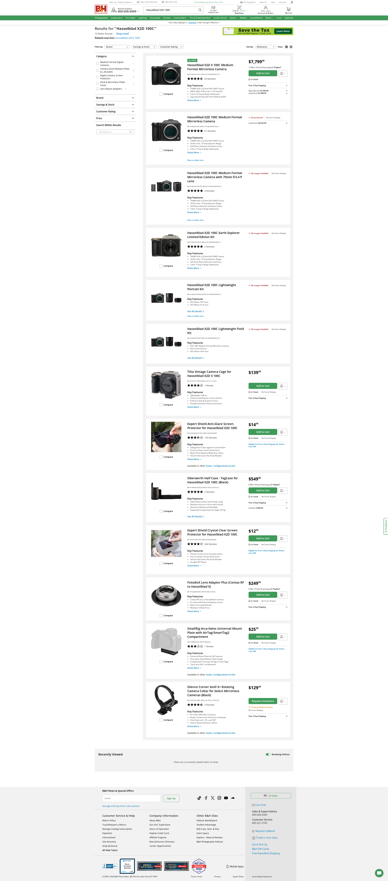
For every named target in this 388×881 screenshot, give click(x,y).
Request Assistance (263, 701)
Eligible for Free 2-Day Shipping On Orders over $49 (267, 445)
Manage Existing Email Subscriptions (121, 806)
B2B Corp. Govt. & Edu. (208, 828)
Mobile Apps (237, 866)
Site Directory (109, 841)
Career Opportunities (160, 845)
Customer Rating (169, 46)
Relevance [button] (262, 46)
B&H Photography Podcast (210, 841)
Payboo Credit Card (159, 833)
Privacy (217, 876)
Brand (109, 46)
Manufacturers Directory (161, 841)
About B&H (155, 820)
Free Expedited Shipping (266, 853)
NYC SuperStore (249, 2)
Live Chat (282, 2)
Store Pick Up (259, 844)
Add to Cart (262, 73)
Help (273, 2)
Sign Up (171, 798)
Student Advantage (206, 824)
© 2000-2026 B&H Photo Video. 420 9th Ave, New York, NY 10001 (130, 876)
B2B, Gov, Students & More (120, 2)
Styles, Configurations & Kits (220, 465)
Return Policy (109, 820)
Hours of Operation (159, 828)
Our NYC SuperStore (159, 824)
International (108, 837)
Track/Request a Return (114, 824)
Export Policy (238, 876)
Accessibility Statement (262, 876)
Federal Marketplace (207, 820)
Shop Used (122, 33)
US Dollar (273, 795)
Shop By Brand (109, 845)
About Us (263, 2)
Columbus (192, 23)
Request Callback (265, 831)
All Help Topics (110, 850)
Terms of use (196, 876)
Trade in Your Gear (267, 837)
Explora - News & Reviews (210, 837)
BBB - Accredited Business (109, 866)
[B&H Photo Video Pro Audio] (102, 9)
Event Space (203, 833)
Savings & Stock (141, 46)
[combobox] (265, 47)
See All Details (194, 311)
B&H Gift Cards (260, 849)
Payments (107, 833)
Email (107, 798)
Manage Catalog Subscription (117, 828)
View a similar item (195, 160)
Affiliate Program (157, 837)
